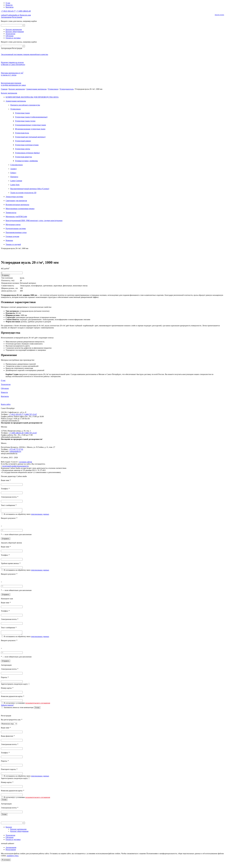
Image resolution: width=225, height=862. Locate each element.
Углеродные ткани (22, 113)
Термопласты (11, 213)
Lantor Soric (15, 185)
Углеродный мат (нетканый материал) (30, 137)
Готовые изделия (12, 236)
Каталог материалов (14, 29)
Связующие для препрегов (16, 201)
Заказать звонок (219, 15)
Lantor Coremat (16, 181)
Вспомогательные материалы (17, 205)
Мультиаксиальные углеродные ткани (30, 129)
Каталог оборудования (15, 32)
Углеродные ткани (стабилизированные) (31, 117)
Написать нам (25, 15)
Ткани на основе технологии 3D (23, 193)
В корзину (5, 275)
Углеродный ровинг (23, 141)
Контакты (9, 7)
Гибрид (13, 173)
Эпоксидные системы (14, 197)
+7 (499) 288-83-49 (23, 11)
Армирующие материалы (36, 89)
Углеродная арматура (23, 157)
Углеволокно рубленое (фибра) (27, 153)
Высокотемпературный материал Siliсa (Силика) (29, 189)
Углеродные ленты (22, 149)
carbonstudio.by (15, 451)
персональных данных (40, 514)
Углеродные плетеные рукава (27, 145)
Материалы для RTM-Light (16, 217)
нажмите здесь (12, 856)
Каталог (9, 827)
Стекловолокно (16, 165)
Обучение (9, 36)
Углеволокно (53, 89)
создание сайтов (25, 462)
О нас (8, 3)
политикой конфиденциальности (15, 466)
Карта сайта (5, 404)
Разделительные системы (16, 228)
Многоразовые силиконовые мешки (20, 209)
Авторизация (6, 17)
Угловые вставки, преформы (26, 161)
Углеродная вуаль (67, 89)
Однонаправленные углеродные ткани (30, 125)
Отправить (5, 539)
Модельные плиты (13, 224)
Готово (37, 707)
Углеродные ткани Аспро (25, 121)
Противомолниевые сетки (16, 232)
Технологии (10, 34)
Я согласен (6, 860)
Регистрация (17, 17)
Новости (9, 5)
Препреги (14, 177)
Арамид (13, 169)
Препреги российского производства (25, 105)
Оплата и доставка (13, 38)
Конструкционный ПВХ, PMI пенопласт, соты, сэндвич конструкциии (34, 221)
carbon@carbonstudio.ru (10, 15)
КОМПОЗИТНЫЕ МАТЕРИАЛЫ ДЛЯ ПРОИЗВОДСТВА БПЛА (32, 97)
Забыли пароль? (7, 705)
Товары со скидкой (13, 244)
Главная (4, 89)
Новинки (9, 240)
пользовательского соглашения (37, 703)
